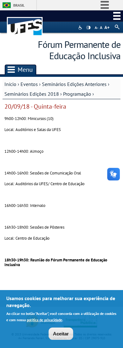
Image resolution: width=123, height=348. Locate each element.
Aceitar (61, 333)
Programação (77, 94)
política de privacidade (44, 319)
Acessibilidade (81, 28)
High (88, 28)
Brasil (19, 5)
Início (10, 84)
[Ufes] (25, 23)
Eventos (29, 84)
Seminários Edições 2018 (31, 94)
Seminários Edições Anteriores (74, 84)
